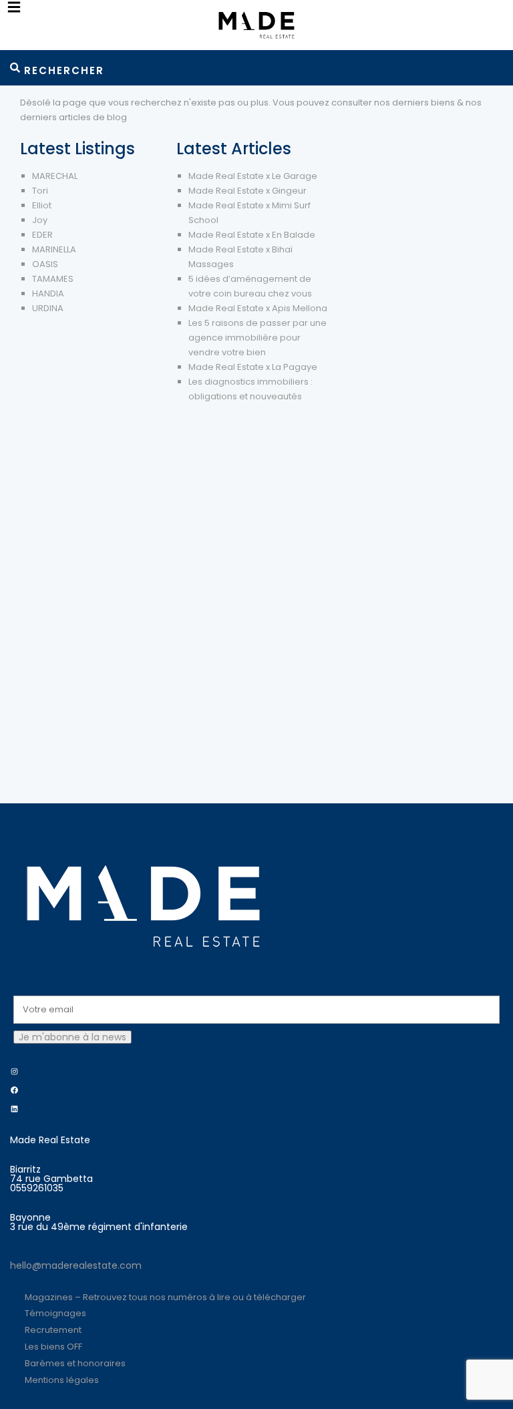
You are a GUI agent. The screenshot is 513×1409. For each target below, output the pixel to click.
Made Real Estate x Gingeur (247, 190)
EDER (42, 234)
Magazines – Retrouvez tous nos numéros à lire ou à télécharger (165, 1297)
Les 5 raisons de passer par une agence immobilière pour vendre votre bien (257, 338)
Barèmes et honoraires (75, 1363)
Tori (40, 190)
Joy (39, 220)
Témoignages (55, 1313)
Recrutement (53, 1330)
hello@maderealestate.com (76, 1265)
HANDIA (48, 293)
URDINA (47, 308)
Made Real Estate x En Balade (251, 234)
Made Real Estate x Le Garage (252, 176)
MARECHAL (54, 176)
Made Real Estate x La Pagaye (252, 367)
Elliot (41, 205)
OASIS (45, 264)
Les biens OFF (53, 1346)
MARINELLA (54, 249)
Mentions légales (62, 1380)
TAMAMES (52, 278)
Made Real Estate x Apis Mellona (257, 308)
